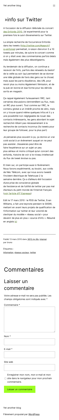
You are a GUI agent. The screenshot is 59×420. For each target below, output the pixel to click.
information (8, 252)
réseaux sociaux (21, 252)
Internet (43, 239)
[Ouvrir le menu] (54, 5)
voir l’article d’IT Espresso (17, 193)
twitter (33, 252)
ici (16, 221)
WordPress (34, 414)
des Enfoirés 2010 (12, 31)
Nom (7, 336)
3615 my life (33, 239)
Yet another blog (12, 5)
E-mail (8, 349)
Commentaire (12, 305)
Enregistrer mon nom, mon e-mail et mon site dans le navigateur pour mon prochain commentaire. (29, 378)
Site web (8, 362)
